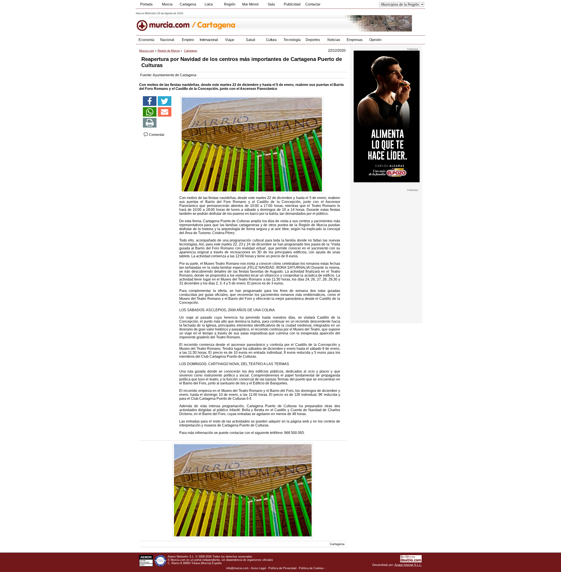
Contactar (312, 4)
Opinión (375, 40)
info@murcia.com (237, 568)
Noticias (333, 40)
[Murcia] (166, 21)
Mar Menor (250, 4)
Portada (146, 4)
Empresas (354, 40)
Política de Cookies (311, 568)
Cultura (271, 40)
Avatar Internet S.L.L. (408, 565)
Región (229, 4)
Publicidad (292, 4)
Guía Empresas (271, 5)
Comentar (156, 135)
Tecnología (292, 40)
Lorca (209, 4)
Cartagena (188, 4)
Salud (250, 40)
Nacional (167, 40)
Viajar (229, 40)
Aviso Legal (258, 568)
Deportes (313, 40)
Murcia (167, 4)
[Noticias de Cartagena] (242, 21)
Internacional (209, 40)
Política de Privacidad (282, 568)
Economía (146, 40)
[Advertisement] (386, 257)
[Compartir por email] (164, 112)
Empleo (188, 40)
